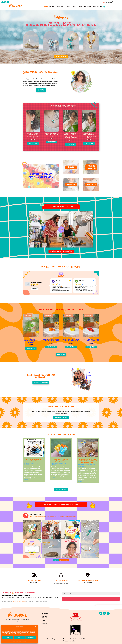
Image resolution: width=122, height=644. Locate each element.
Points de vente (91, 6)
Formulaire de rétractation (69, 641)
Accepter (7, 637)
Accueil (46, 6)
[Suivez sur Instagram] (2, 2)
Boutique (51, 6)
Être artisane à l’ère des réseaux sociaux (34, 460)
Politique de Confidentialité (79, 639)
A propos (68, 6)
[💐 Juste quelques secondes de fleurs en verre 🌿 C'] (32, 529)
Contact (99, 6)
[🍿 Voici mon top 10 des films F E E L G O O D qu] (70, 548)
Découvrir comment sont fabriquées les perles (61, 251)
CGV (64, 639)
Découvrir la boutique (61, 56)
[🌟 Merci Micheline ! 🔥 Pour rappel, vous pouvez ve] (32, 548)
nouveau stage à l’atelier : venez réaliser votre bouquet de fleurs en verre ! (88, 461)
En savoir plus (41, 90)
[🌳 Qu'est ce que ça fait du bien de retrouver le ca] (70, 529)
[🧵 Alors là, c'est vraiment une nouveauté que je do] (51, 529)
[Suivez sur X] (5, 2)
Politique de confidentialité (22, 641)
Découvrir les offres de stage (41, 382)
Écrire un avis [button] (34, 288)
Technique (87, 464)
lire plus (26, 479)
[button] (35, 627)
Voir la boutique (61, 354)
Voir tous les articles (61, 489)
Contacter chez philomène (61, 417)
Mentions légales (69, 639)
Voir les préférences (31, 637)
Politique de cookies (15, 641)
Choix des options (33, 143)
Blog (85, 6)
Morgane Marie (55, 639)
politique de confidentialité (19, 601)
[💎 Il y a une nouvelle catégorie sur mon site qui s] (90, 529)
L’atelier (74, 6)
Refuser (19, 637)
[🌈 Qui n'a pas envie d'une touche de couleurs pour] (90, 548)
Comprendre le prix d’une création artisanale (61, 460)
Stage (80, 6)
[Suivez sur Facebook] (8, 2)
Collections (60, 6)
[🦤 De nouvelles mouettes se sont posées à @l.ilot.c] (51, 548)
